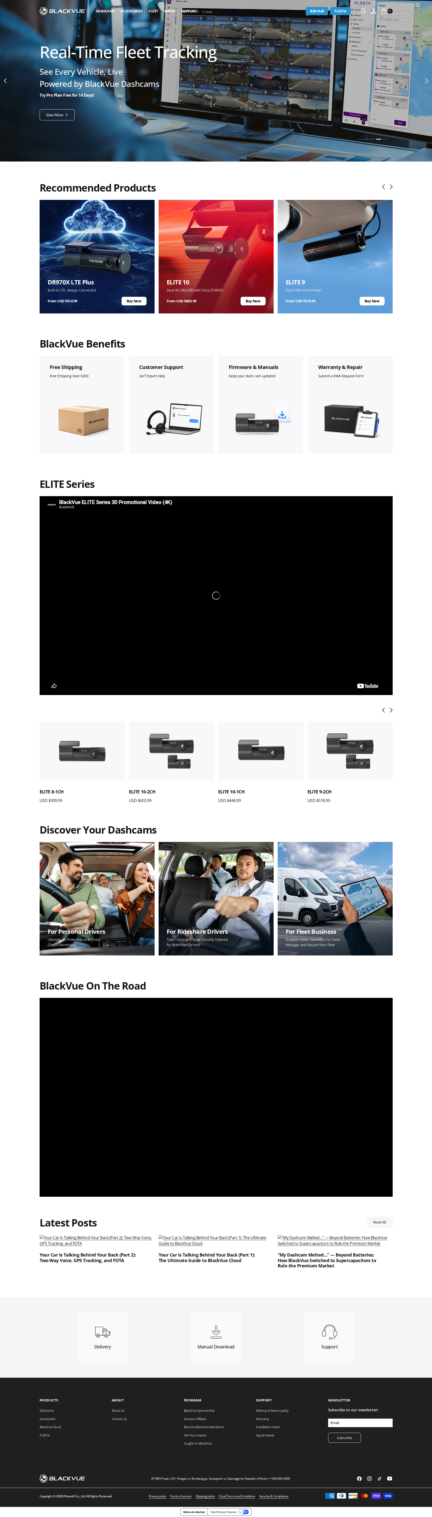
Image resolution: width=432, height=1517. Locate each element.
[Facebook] (359, 1479)
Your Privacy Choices (223, 1511)
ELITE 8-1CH (52, 792)
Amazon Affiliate (195, 1419)
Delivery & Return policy (272, 1410)
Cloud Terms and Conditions (237, 1496)
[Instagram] (369, 1479)
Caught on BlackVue (198, 1443)
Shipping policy (205, 1496)
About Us (118, 1410)
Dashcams (105, 11)
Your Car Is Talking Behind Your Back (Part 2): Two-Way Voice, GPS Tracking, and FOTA (88, 1257)
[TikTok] (380, 1479)
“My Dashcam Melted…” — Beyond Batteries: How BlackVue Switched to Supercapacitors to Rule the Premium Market (327, 1260)
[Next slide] (390, 187)
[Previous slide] (384, 187)
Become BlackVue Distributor (204, 1427)
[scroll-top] (423, 1508)
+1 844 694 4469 (279, 1478)
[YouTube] (390, 1479)
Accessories (132, 11)
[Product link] (82, 751)
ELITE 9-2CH (319, 792)
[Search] (363, 11)
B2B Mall (317, 11)
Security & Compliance (274, 1496)
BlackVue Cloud (50, 1427)
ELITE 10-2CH (142, 792)
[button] (373, 11)
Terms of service (180, 1496)
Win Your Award (195, 1435)
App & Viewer (265, 1435)
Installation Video (268, 1427)
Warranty (262, 1419)
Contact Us (119, 1419)
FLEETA (340, 11)
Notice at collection (194, 1511)
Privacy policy (157, 1496)
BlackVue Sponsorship (199, 1410)
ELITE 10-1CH (231, 792)
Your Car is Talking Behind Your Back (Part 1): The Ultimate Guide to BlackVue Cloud (207, 1257)
